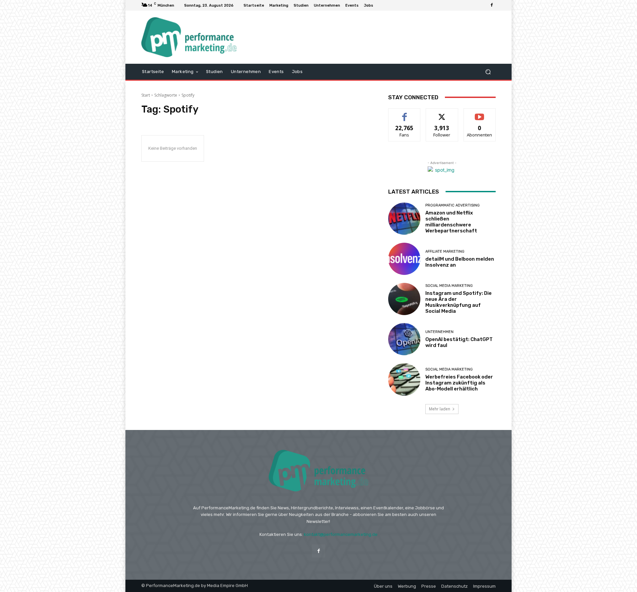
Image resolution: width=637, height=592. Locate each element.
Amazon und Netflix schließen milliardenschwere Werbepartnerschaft (451, 222)
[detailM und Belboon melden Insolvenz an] (404, 259)
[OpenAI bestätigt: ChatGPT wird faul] (404, 339)
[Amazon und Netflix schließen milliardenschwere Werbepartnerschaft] (404, 219)
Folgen (442, 113)
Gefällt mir (404, 113)
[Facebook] (492, 5)
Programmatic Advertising (452, 205)
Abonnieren (479, 113)
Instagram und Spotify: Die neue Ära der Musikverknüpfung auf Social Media (458, 302)
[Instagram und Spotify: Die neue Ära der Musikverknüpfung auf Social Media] (404, 299)
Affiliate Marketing (444, 251)
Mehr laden (439, 409)
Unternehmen (439, 332)
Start (145, 95)
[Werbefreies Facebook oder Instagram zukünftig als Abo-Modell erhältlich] (404, 379)
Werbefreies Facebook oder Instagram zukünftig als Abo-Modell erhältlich (459, 383)
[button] (488, 71)
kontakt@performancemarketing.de (341, 534)
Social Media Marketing (449, 286)
